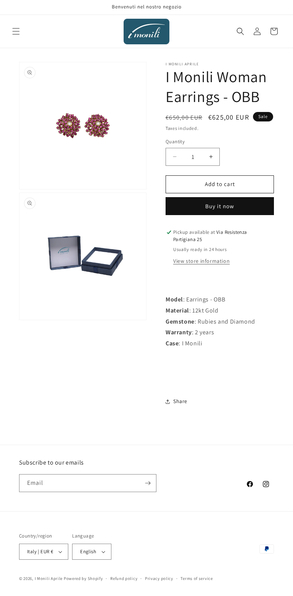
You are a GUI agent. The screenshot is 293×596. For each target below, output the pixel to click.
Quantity (175, 141)
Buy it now (219, 206)
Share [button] (180, 401)
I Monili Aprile (49, 578)
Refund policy (123, 578)
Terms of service (196, 578)
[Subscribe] (147, 483)
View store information (201, 261)
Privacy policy (159, 578)
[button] (16, 31)
